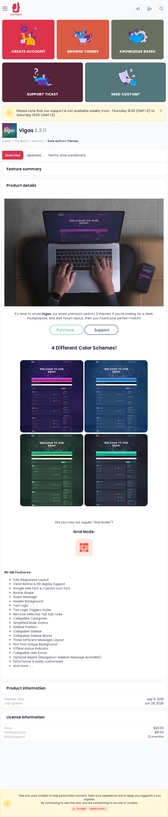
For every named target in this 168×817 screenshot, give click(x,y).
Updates (34, 155)
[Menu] (5, 9)
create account (28, 51)
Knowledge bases (137, 51)
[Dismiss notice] (160, 111)
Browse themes (83, 51)
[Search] (161, 8)
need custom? (125, 94)
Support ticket (42, 94)
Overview (12, 155)
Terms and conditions (67, 155)
